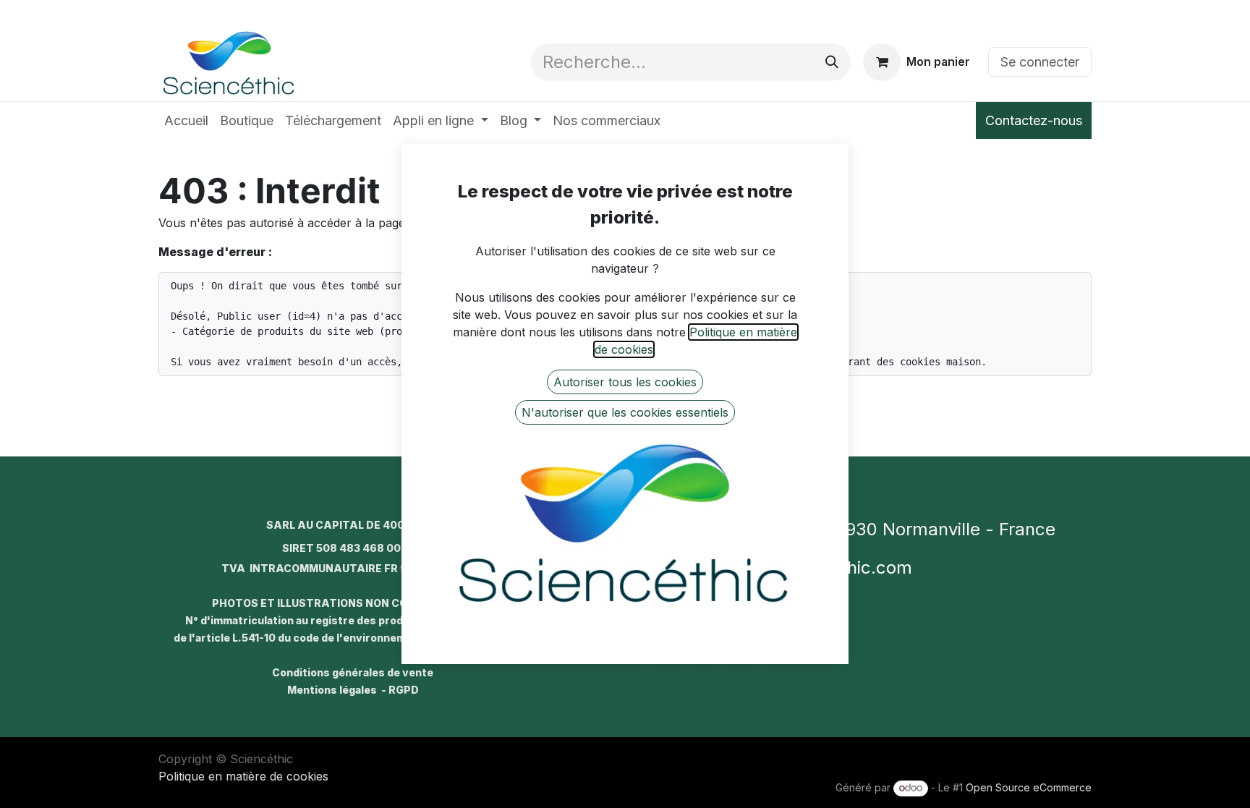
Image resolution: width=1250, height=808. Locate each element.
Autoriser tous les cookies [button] (625, 382)
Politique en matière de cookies (243, 776)
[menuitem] (186, 120)
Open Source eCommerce (1029, 787)
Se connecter (1039, 61)
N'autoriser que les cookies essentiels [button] (625, 412)
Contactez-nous (1033, 120)
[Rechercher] (832, 62)
